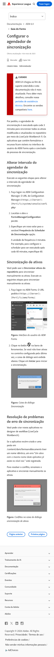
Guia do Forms (18, 28)
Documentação (14, 23)
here (30, 109)
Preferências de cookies (16, 639)
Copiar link (26, 60)
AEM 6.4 (30, 23)
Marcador (13, 60)
